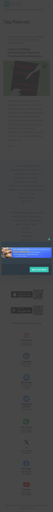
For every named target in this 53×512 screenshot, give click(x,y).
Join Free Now (39, 269)
